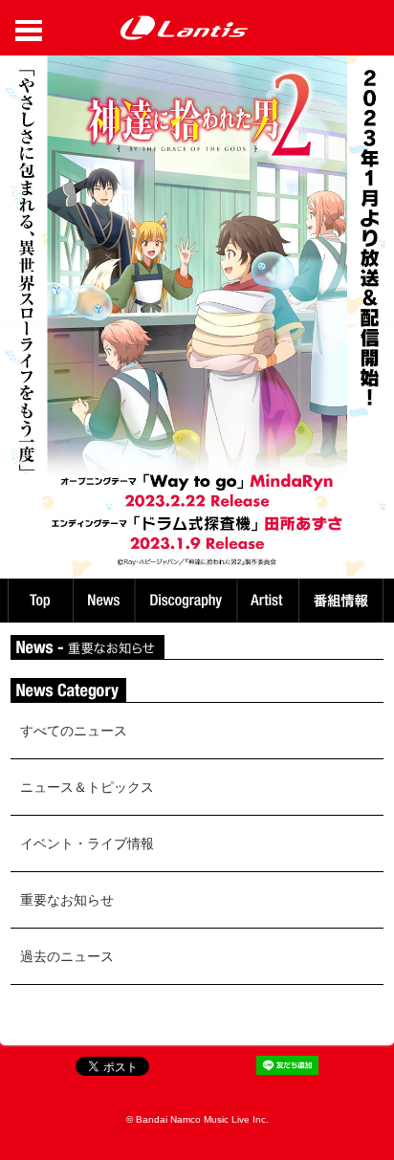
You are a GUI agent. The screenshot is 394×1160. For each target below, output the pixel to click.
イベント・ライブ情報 (87, 843)
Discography (188, 601)
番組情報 (343, 601)
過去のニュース (67, 956)
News (104, 601)
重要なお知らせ (67, 900)
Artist (270, 601)
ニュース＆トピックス (87, 787)
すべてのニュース (73, 730)
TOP (39, 601)
